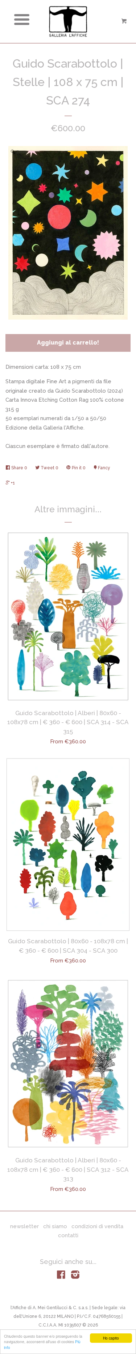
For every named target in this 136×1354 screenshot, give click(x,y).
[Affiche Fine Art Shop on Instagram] (75, 1276)
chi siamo (55, 1226)
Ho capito (111, 1338)
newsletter (24, 1226)
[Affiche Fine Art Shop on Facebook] (61, 1276)
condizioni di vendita (97, 1226)
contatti (68, 1235)
